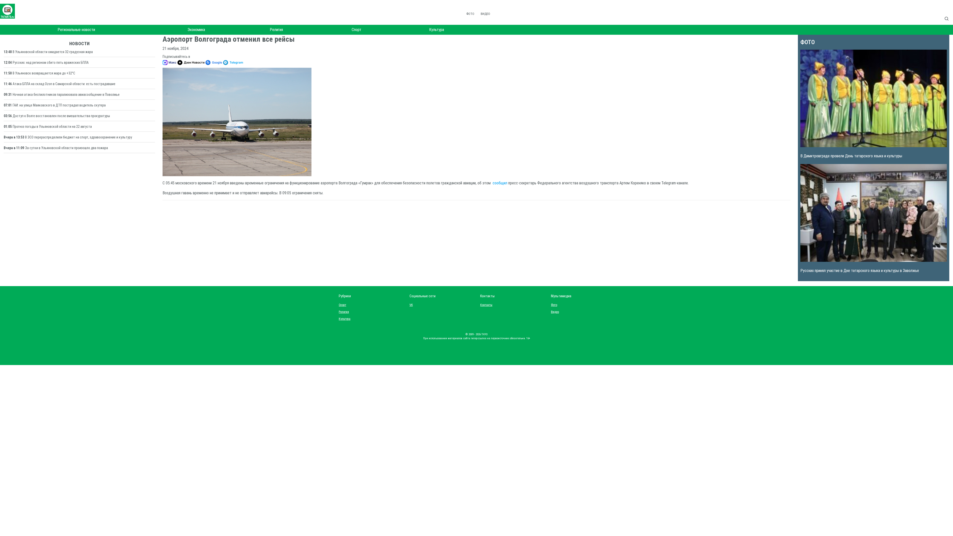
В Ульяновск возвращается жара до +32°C (44, 73)
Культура (436, 29)
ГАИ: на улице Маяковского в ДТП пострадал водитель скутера (59, 105)
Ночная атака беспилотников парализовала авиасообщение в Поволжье (66, 95)
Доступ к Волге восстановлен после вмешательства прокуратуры (61, 116)
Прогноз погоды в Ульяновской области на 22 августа (52, 127)
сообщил (500, 183)
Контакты (485, 305)
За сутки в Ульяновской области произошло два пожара (66, 148)
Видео (485, 14)
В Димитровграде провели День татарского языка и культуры (851, 156)
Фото (470, 14)
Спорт (356, 29)
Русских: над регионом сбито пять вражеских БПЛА (51, 63)
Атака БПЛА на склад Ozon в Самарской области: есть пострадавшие (64, 84)
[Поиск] (948, 13)
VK (411, 305)
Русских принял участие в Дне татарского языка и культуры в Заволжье (859, 270)
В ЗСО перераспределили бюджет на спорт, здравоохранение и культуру (78, 137)
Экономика (196, 29)
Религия (276, 29)
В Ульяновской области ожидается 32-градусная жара (53, 52)
